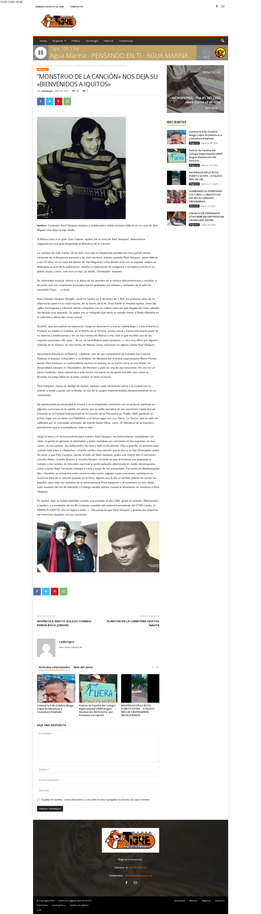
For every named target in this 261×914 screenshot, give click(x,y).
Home (43, 41)
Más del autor (83, 667)
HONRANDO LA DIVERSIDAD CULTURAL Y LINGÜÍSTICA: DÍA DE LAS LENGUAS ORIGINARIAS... (205, 196)
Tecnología (91, 41)
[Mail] (223, 6)
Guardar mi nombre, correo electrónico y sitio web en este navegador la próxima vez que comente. (95, 799)
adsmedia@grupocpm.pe (138, 875)
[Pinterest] (58, 101)
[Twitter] (49, 101)
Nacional (194, 206)
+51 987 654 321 (137, 867)
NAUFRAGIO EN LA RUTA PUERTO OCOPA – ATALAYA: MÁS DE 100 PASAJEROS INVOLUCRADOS (138, 710)
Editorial (108, 41)
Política (75, 41)
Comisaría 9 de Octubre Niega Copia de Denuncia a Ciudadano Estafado (55, 709)
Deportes (220, 900)
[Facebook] (217, 6)
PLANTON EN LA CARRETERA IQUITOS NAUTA (133, 623)
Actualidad (179, 900)
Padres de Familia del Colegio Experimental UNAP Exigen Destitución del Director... (206, 155)
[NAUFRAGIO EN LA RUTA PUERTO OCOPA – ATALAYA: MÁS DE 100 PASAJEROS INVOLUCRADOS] (140, 688)
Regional (58, 41)
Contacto (77, 6)
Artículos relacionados (54, 667)
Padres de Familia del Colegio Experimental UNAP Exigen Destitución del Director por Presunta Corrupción (97, 710)
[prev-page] (153, 667)
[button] (222, 41)
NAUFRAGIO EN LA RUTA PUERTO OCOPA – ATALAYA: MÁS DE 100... (206, 176)
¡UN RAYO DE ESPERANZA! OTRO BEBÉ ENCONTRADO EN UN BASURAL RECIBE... (206, 216)
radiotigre (47, 90)
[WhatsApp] (67, 101)
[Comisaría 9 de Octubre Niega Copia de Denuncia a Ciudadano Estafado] (56, 688)
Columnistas (126, 41)
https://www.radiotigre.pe (70, 647)
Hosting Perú (58, 905)
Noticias (193, 900)
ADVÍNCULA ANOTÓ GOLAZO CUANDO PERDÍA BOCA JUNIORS (64, 623)
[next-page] (157, 667)
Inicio (39, 65)
